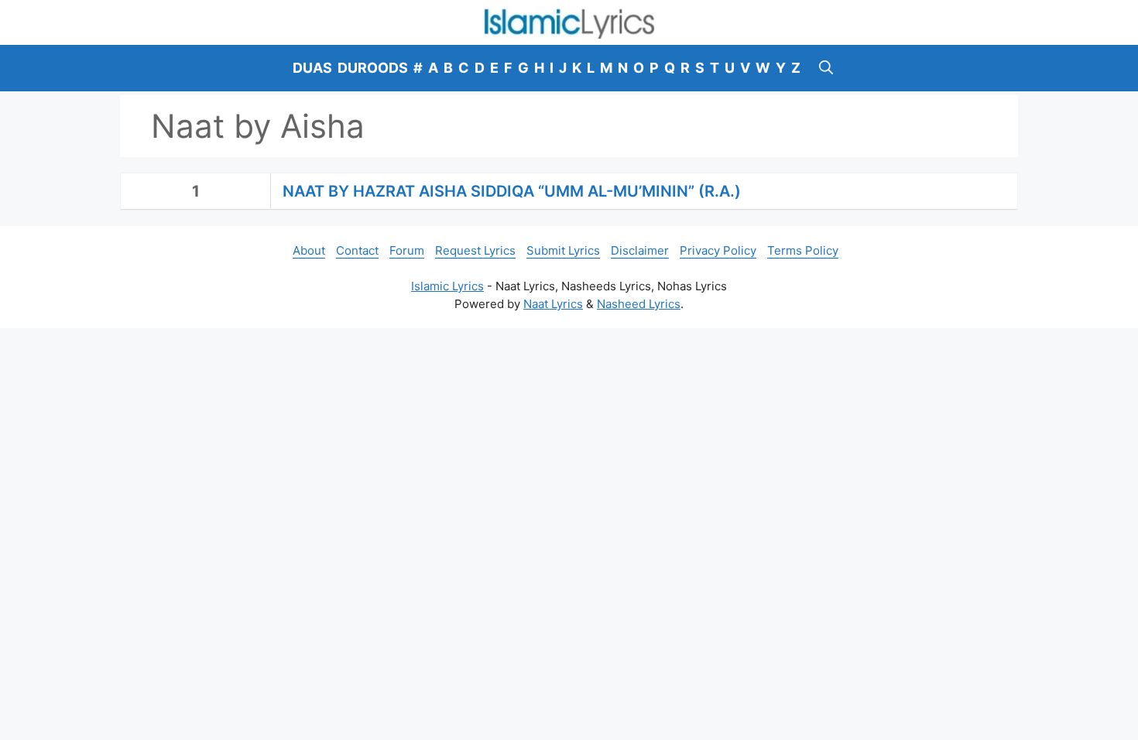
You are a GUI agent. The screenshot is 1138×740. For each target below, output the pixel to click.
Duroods (373, 68)
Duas (312, 68)
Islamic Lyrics (447, 286)
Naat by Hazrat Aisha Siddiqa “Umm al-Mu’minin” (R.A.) (512, 191)
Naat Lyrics (553, 303)
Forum (406, 250)
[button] (826, 68)
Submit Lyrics (563, 250)
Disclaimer (640, 250)
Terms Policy (802, 250)
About (309, 250)
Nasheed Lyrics (638, 303)
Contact (357, 250)
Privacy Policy (718, 250)
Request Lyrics (475, 250)
